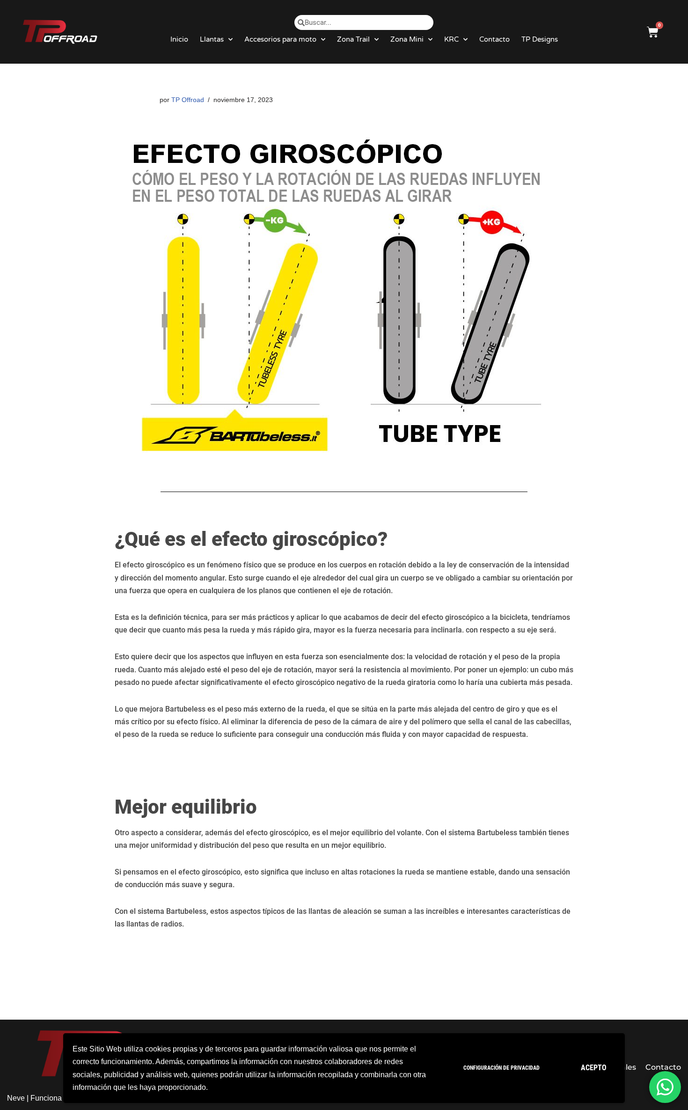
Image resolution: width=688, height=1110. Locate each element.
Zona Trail (353, 39)
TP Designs (539, 39)
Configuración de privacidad (501, 1068)
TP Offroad (187, 99)
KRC (451, 39)
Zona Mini (407, 39)
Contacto (494, 39)
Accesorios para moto (280, 39)
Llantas (212, 39)
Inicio (179, 39)
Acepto (594, 1067)
